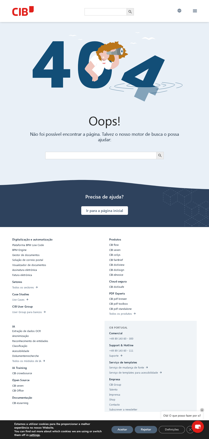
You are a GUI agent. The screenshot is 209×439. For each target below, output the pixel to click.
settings (34, 435)
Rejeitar (146, 429)
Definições (172, 429)
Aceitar (122, 429)
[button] (179, 10)
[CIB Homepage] (42, 11)
